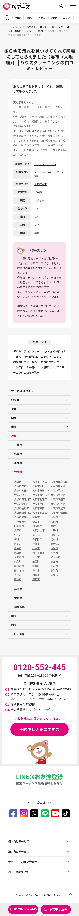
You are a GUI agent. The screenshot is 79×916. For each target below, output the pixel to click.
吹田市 (36, 521)
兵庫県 (18, 589)
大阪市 (17, 481)
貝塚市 (17, 574)
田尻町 (36, 561)
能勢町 (36, 566)
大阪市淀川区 (21, 503)
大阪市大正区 (21, 490)
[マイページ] (61, 6)
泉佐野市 (19, 557)
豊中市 (36, 570)
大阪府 (30, 30)
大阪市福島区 (21, 508)
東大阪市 (55, 543)
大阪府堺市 (40, 184)
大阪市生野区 (58, 503)
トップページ (14, 26)
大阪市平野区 (58, 490)
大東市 (17, 530)
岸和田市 (37, 539)
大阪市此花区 (39, 499)
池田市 (17, 552)
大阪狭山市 (38, 530)
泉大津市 (55, 557)
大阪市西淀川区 (22, 512)
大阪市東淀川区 (22, 499)
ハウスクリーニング (37, 26)
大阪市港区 (38, 503)
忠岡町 (17, 543)
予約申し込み (58, 909)
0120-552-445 (25, 909)
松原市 (17, 548)
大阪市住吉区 (21, 486)
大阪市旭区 (20, 494)
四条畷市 (19, 526)
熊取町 (17, 561)
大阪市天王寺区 (40, 490)
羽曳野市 (19, 566)
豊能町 (54, 570)
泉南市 (36, 557)
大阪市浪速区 (58, 499)
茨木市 (54, 566)
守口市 (17, 534)
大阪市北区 (38, 486)
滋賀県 (18, 454)
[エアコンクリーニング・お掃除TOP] (6, 17)
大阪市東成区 (58, 494)
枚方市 (36, 548)
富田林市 (37, 534)
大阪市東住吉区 (40, 494)
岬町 (16, 539)
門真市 (36, 574)
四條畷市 (37, 526)
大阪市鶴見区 (21, 517)
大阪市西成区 (58, 508)
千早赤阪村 (20, 521)
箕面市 (54, 561)
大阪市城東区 (58, 486)
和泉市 (54, 521)
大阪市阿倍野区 (59, 512)
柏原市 (54, 548)
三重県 (18, 445)
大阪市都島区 (39, 512)
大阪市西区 (38, 508)
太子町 (54, 530)
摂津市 (36, 543)
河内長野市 (38, 552)
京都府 (18, 463)
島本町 (54, 539)
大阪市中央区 (39, 481)
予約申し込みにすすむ (39, 729)
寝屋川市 (55, 534)
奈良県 (18, 598)
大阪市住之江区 (59, 481)
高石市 (36, 579)
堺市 (40, 30)
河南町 (54, 552)
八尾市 (54, 517)
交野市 (36, 517)
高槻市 (17, 579)
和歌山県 (19, 607)
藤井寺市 (19, 570)
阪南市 (54, 574)
